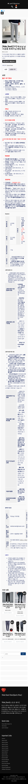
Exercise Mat (5, 761)
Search (3, 738)
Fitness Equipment (6, 767)
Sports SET (4, 740)
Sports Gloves (5, 750)
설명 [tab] (6, 69)
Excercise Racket (6, 763)
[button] (23, 22)
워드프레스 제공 (14, 775)
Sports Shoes (5, 746)
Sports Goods (5, 748)
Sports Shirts (5, 742)
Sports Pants (10, 65)
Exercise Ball (5, 757)
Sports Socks (5, 755)
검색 (23, 653)
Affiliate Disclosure (6, 769)
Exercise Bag (5, 765)
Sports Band (5, 752)
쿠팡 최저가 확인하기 (9, 61)
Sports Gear (4, 753)
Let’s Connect (5, 727)
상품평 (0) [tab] (12, 69)
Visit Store (4, 725)
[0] (15, 7)
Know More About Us (7, 723)
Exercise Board (5, 759)
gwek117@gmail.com (14, 3)
